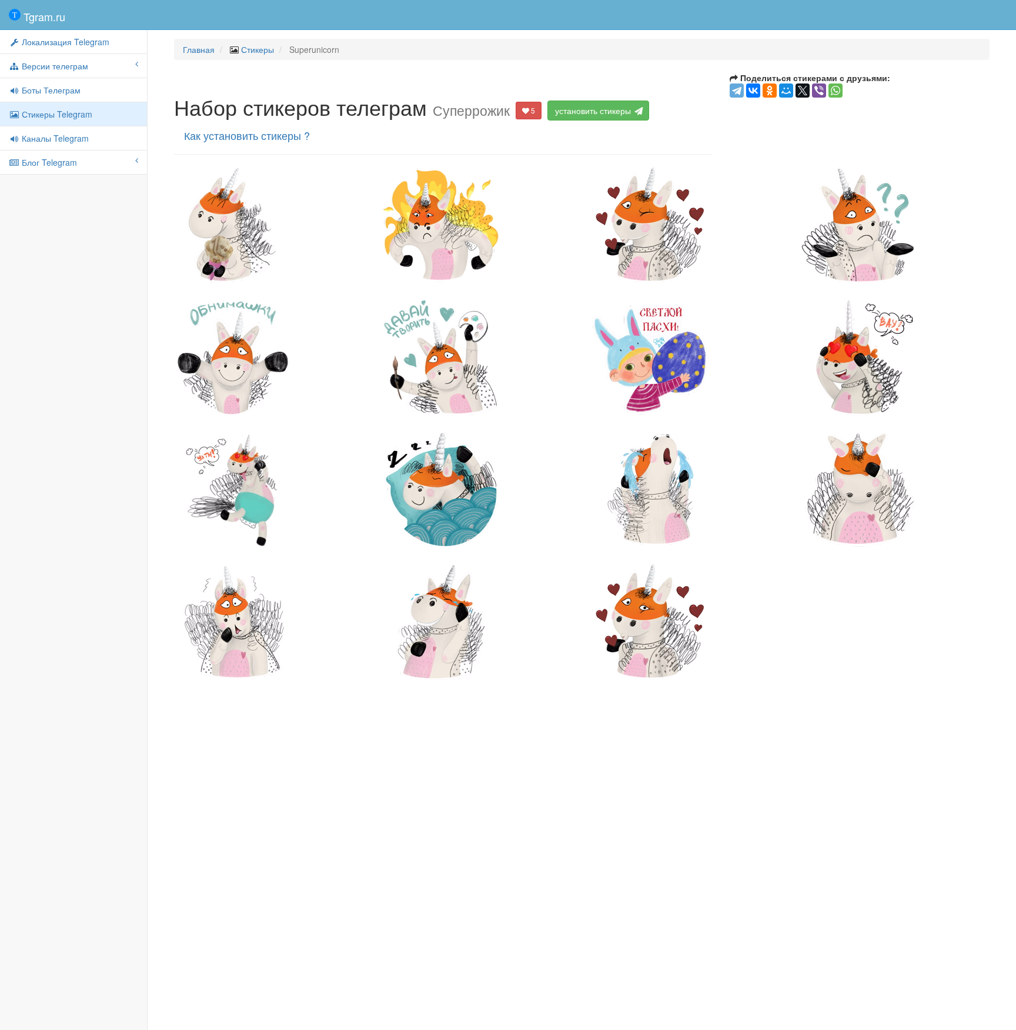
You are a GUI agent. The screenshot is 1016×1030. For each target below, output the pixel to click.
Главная (199, 49)
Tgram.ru (43, 16)
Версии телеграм (53, 66)
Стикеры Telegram (55, 114)
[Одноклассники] (770, 90)
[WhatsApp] (835, 90)
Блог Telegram (48, 162)
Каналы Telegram (54, 138)
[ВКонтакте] (753, 90)
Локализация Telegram (64, 42)
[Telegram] (737, 90)
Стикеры (257, 49)
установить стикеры (594, 110)
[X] (803, 90)
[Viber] (819, 90)
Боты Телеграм (50, 90)
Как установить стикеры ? (247, 135)
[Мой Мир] (786, 90)
